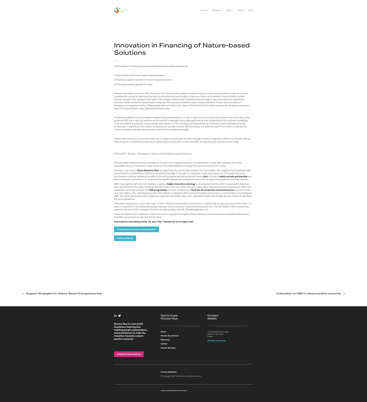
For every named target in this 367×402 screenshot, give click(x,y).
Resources (165, 340)
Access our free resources (129, 354)
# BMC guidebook (125, 238)
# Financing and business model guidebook (136, 229)
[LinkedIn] (115, 315)
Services (204, 10)
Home (250, 10)
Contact (240, 10)
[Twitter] (119, 315)
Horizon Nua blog (168, 348)
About (163, 332)
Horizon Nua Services (170, 336)
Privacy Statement (169, 372)
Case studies (116, 60)
